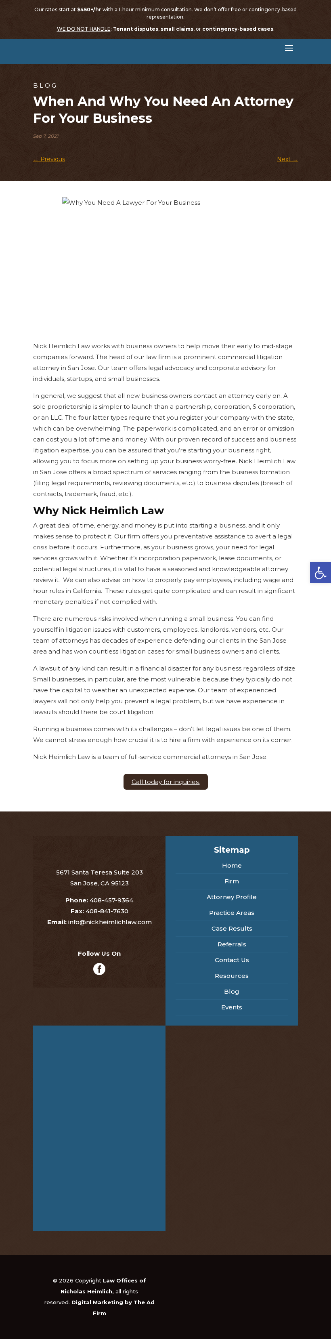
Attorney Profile (232, 897)
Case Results (232, 928)
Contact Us (232, 960)
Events (231, 1007)
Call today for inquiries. (166, 782)
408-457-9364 (111, 900)
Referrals (232, 944)
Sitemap (232, 850)
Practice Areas (231, 912)
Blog (231, 991)
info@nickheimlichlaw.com (110, 922)
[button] (320, 572)
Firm (231, 881)
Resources (232, 976)
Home (232, 865)
